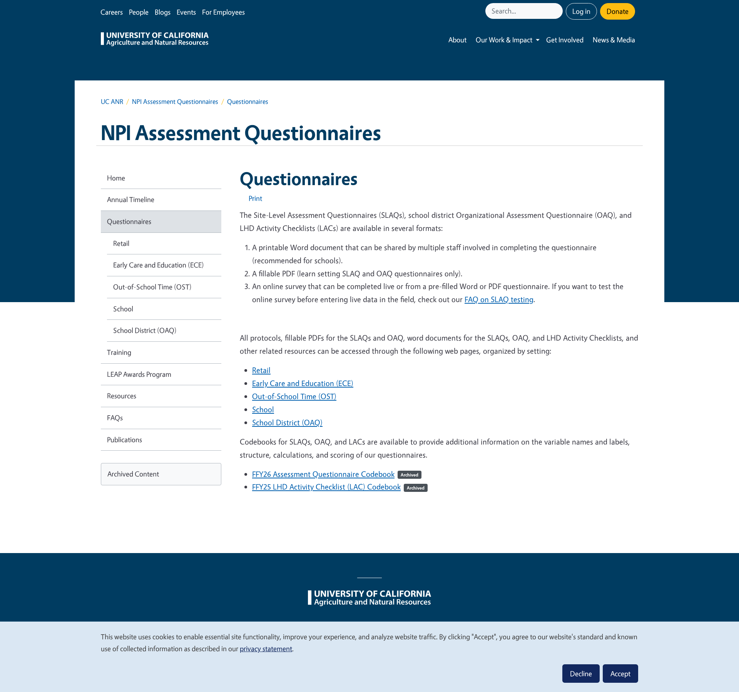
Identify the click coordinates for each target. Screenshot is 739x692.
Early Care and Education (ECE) (158, 264)
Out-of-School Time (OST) (152, 286)
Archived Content (133, 473)
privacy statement (266, 648)
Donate (618, 11)
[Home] (155, 40)
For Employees (223, 12)
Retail (121, 243)
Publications (124, 439)
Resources (121, 395)
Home (116, 177)
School (123, 308)
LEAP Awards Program (139, 374)
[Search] (558, 11)
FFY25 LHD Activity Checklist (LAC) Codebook (338, 486)
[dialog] (369, 656)
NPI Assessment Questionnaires (175, 101)
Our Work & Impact (504, 39)
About (457, 39)
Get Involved (565, 39)
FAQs (115, 417)
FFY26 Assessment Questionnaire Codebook (323, 474)
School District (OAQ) (145, 330)
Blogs (163, 12)
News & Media (614, 39)
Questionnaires (129, 221)
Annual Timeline (130, 199)
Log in (581, 11)
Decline (581, 673)
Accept (620, 673)
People (139, 12)
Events (186, 12)
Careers (111, 12)
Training (119, 352)
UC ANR (112, 101)
